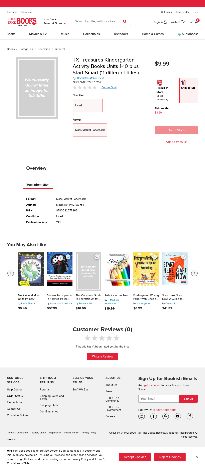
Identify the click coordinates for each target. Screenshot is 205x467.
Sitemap (11, 439)
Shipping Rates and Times (52, 397)
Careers (110, 416)
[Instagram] (141, 416)
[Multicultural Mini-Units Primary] (31, 271)
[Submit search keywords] (126, 21)
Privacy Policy (89, 432)
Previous (10, 273)
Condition (78, 95)
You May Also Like (26, 245)
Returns (45, 389)
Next (194, 273)
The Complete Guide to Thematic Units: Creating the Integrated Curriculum (88, 297)
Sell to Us (12, 12)
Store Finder (182, 12)
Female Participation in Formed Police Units (59, 297)
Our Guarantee (49, 411)
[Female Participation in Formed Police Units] (59, 271)
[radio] (164, 90)
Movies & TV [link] (38, 34)
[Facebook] (153, 416)
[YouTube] (178, 416)
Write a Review (102, 356)
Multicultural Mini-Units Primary (28, 297)
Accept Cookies (135, 457)
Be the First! (109, 87)
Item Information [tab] (37, 185)
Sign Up (188, 398)
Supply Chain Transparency (46, 432)
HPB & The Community (112, 399)
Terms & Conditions (17, 432)
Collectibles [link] (91, 34)
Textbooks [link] (121, 34)
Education (44, 49)
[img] (85, 87)
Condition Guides (17, 415)
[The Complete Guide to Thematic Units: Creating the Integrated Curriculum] (88, 271)
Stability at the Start (116, 295)
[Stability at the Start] (117, 271)
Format (77, 119)
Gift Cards (166, 12)
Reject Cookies (170, 457)
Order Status (15, 396)
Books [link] (11, 34)
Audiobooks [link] (189, 34)
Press (109, 391)
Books (11, 49)
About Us (111, 385)
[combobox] (102, 21)
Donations (26, 12)
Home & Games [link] (153, 34)
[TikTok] (190, 416)
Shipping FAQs (49, 405)
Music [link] (65, 34)
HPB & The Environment (113, 408)
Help (195, 12)
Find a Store (14, 402)
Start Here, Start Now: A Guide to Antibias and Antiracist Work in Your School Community (173, 297)
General (60, 49)
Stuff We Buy (80, 389)
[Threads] (165, 416)
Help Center (14, 389)
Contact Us (14, 408)
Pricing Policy (71, 432)
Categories (26, 49)
